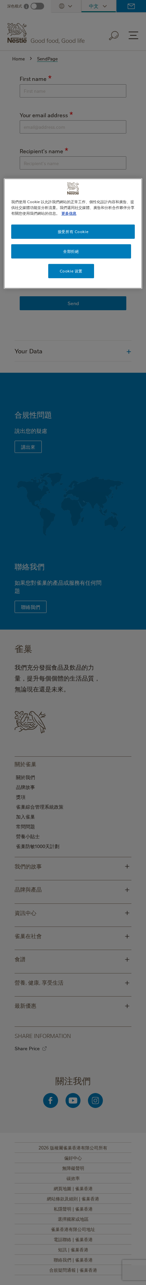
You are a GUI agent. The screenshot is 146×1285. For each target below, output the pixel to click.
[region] (73, 233)
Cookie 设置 (71, 271)
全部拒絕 (71, 251)
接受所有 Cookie (73, 231)
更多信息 (68, 213)
